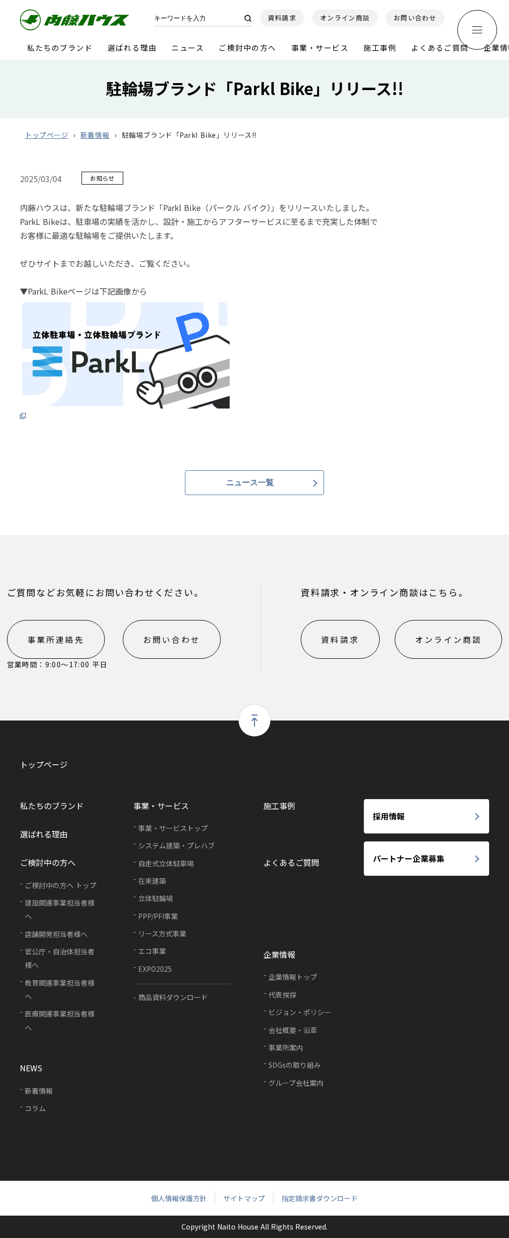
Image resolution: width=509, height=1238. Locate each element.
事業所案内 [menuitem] (285, 1047)
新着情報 (95, 135)
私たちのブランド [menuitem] (52, 806)
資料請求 (282, 17)
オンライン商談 (345, 17)
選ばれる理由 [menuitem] (44, 834)
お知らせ (102, 178)
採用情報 (389, 816)
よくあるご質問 (440, 47)
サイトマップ (244, 1198)
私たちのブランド (59, 47)
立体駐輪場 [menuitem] (155, 898)
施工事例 (379, 47)
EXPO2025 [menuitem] (155, 969)
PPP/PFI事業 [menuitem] (158, 916)
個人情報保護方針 (179, 1198)
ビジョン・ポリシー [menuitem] (299, 1012)
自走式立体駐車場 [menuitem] (166, 863)
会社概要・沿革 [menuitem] (292, 1030)
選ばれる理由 (132, 47)
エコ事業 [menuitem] (152, 951)
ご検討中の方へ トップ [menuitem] (60, 885)
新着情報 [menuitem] (39, 1091)
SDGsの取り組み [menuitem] (294, 1065)
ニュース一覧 (250, 482)
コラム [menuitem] (35, 1108)
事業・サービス (320, 47)
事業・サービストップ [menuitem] (173, 828)
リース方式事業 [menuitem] (162, 933)
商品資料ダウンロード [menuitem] (173, 997)
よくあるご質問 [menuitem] (291, 862)
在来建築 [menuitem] (152, 881)
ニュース (187, 47)
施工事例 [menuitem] (279, 806)
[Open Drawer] (477, 30)
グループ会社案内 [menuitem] (296, 1083)
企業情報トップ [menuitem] (292, 977)
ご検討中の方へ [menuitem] (48, 862)
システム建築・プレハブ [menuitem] (176, 845)
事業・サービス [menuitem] (161, 806)
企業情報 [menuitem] (279, 954)
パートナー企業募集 (408, 858)
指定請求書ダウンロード (319, 1198)
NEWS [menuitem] (31, 1068)
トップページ (46, 135)
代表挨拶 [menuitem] (282, 995)
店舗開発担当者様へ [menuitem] (56, 934)
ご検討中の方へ (247, 47)
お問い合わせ (415, 17)
